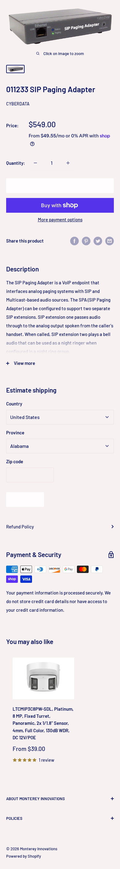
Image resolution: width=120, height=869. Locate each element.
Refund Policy (20, 526)
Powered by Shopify (23, 856)
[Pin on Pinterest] (86, 240)
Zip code (14, 461)
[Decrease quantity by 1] (35, 162)
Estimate (25, 499)
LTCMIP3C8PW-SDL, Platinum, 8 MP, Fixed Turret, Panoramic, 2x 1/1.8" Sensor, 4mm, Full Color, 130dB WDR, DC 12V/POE (43, 723)
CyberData (18, 103)
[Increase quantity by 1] (68, 162)
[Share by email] (109, 240)
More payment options (60, 219)
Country (14, 403)
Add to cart (60, 185)
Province (15, 432)
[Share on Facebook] (74, 240)
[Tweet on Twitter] (98, 240)
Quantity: (15, 163)
